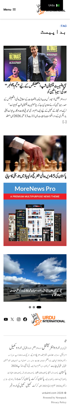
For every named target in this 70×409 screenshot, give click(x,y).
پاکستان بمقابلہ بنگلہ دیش (28, 372)
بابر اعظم (48, 360)
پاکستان (62, 372)
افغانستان (50, 355)
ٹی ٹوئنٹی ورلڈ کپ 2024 (20, 366)
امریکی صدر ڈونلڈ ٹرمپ (22, 355)
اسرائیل (63, 355)
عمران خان (14, 360)
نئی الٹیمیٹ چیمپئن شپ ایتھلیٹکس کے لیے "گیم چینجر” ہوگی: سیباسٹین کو (35, 89)
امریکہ (32, 355)
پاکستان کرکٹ (37, 379)
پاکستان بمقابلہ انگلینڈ (41, 373)
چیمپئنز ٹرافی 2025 (48, 386)
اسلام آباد (56, 355)
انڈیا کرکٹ (11, 355)
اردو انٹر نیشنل (36, 348)
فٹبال (64, 366)
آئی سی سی (63, 348)
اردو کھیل (15, 347)
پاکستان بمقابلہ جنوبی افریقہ (14, 372)
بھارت (37, 360)
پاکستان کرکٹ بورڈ (22, 378)
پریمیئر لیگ (11, 379)
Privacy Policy (58, 402)
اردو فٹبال (26, 348)
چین (40, 386)
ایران (54, 360)
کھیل (28, 385)
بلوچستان (42, 360)
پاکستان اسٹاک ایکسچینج (53, 372)
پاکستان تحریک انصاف (60, 379)
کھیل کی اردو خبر (17, 385)
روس (28, 360)
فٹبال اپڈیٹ (56, 365)
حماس (32, 360)
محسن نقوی (47, 366)
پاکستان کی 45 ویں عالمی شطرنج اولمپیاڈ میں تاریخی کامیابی (35, 176)
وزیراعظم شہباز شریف (37, 366)
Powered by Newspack (54, 398)
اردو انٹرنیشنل (51, 348)
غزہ (9, 360)
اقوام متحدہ (44, 355)
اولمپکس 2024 (62, 360)
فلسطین (5, 360)
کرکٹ (35, 385)
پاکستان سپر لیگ (49, 379)
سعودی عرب (22, 360)
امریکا (38, 355)
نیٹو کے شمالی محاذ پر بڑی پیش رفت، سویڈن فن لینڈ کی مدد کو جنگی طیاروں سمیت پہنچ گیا (36, 293)
